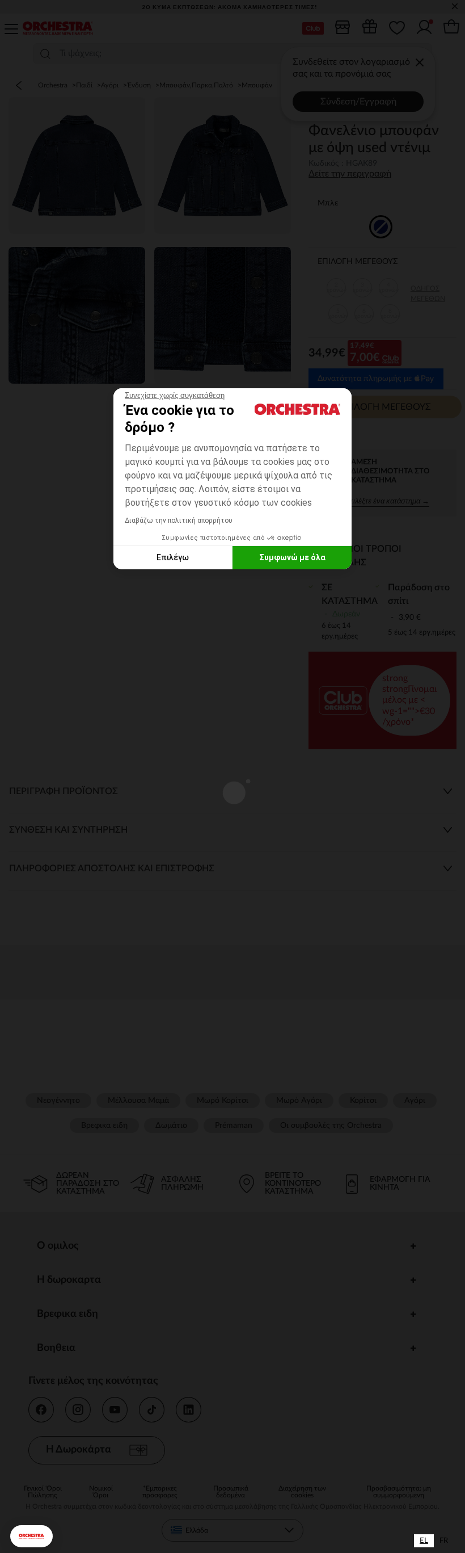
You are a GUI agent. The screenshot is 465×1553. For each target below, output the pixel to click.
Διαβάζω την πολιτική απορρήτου (178, 520)
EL (424, 1540)
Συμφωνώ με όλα (292, 557)
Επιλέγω (173, 557)
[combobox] (424, 1540)
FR (443, 1540)
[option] (444, 1540)
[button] (31, 1536)
